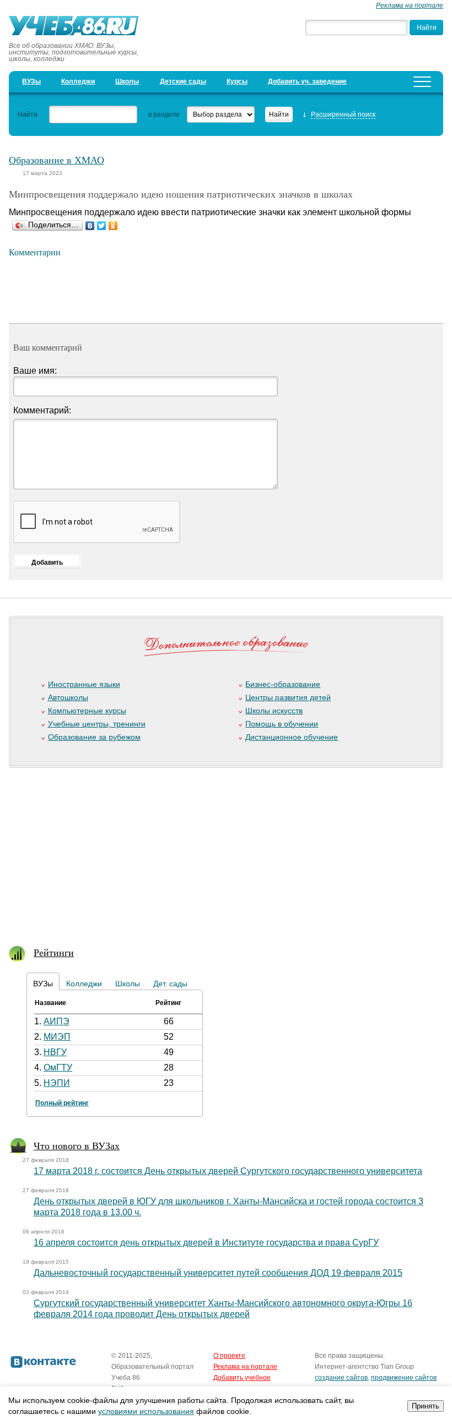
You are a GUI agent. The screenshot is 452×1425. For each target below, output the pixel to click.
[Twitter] (101, 226)
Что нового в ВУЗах (77, 1145)
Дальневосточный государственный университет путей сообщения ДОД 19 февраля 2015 (218, 1272)
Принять (425, 1406)
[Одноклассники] (113, 226)
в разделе (164, 114)
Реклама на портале (409, 5)
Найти (27, 114)
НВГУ (55, 1052)
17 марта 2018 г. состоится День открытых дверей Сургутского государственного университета (228, 1171)
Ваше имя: (35, 370)
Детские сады (183, 81)
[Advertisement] (221, 849)
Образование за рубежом (94, 737)
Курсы (237, 81)
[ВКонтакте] (90, 226)
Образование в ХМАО (56, 159)
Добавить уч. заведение (307, 81)
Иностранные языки (84, 684)
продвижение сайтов (404, 1378)
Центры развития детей (288, 697)
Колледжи (78, 81)
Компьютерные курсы (87, 710)
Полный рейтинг (62, 1103)
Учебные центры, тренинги (97, 723)
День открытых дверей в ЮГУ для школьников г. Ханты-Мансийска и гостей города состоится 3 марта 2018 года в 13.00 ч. (228, 1207)
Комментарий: (42, 410)
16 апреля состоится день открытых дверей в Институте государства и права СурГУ (206, 1242)
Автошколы (68, 697)
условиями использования (146, 1411)
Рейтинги (54, 952)
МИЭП (57, 1036)
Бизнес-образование (282, 684)
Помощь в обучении (281, 723)
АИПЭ (56, 1021)
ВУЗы (31, 81)
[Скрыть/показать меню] (422, 81)
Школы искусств (274, 710)
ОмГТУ (58, 1067)
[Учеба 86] (77, 27)
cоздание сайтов (341, 1378)
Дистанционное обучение (291, 737)
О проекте (229, 1356)
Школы (127, 81)
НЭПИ (57, 1083)
